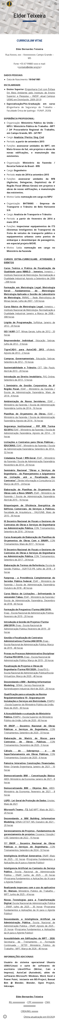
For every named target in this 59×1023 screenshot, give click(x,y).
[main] (29, 17)
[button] (3, 4)
